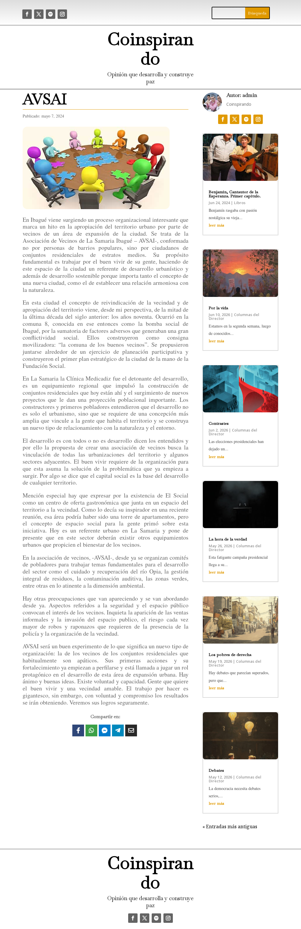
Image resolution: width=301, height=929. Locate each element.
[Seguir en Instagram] (62, 14)
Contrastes (219, 423)
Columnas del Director (234, 316)
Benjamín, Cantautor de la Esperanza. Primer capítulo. (235, 194)
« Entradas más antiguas (230, 826)
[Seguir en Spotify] (50, 14)
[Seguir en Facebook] (27, 14)
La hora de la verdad (228, 539)
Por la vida (218, 307)
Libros (239, 202)
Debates (216, 770)
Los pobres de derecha (230, 654)
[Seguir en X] (39, 14)
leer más (216, 225)
